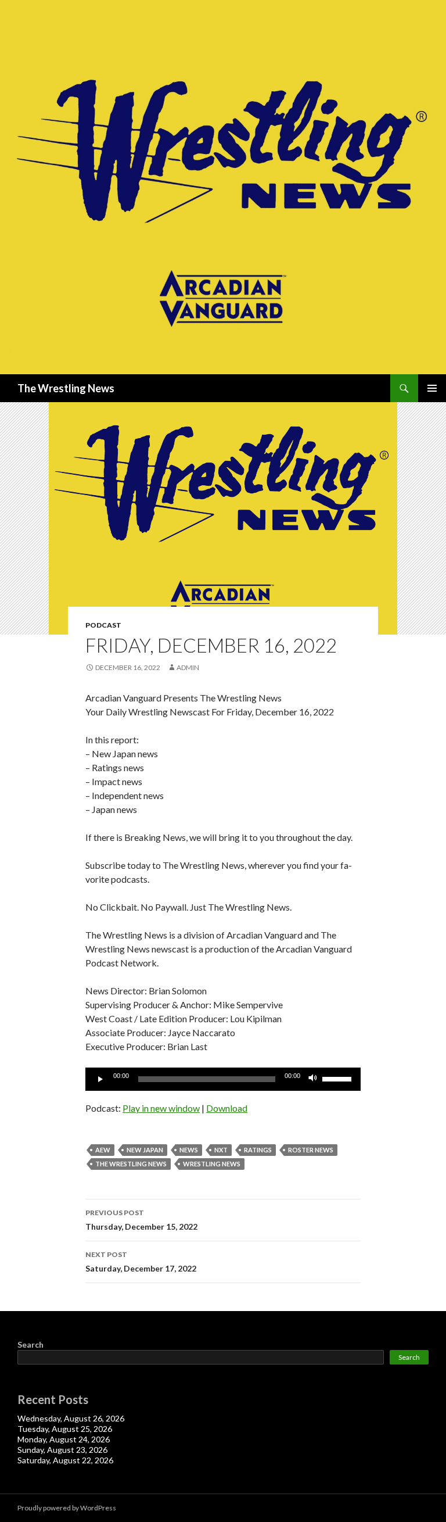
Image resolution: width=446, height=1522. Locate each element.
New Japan (145, 1150)
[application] (223, 1079)
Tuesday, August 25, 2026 (64, 1429)
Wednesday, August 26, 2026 (70, 1418)
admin (188, 667)
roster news (310, 1150)
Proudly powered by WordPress (66, 1507)
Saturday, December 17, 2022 (140, 1261)
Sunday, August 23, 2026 (62, 1450)
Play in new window (161, 1107)
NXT (221, 1150)
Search (30, 1344)
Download (226, 1107)
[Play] (100, 1079)
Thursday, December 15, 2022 (141, 1219)
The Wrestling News (65, 388)
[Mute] (313, 1079)
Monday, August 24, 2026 (63, 1439)
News (188, 1150)
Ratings (258, 1150)
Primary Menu (432, 388)
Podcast (103, 625)
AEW (102, 1150)
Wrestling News (211, 1164)
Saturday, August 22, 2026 (65, 1460)
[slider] (338, 1078)
